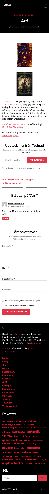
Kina (29, 440)
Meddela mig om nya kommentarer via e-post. (22, 301)
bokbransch (20, 425)
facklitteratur (18, 432)
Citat (4, 365)
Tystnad (6, 5)
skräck (37, 456)
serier (25, 452)
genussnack (10, 440)
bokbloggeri (8, 424)
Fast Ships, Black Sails (12, 127)
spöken (11, 460)
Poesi (16, 448)
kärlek (9, 444)
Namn (5, 268)
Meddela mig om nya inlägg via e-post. (19, 305)
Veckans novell (9, 406)
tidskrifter (31, 460)
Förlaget (6, 379)
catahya (27, 428)
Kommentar (7, 246)
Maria (17, 27)
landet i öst (19, 444)
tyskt (44, 460)
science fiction (11, 452)
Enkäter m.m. (8, 372)
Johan (31, 348)
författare (27, 436)
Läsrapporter (8, 389)
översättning (39, 463)
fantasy (7, 436)
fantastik (9, 168)
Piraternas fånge (10, 135)
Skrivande (7, 396)
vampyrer (28, 463)
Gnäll (4, 382)
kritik (4, 444)
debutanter (35, 428)
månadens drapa (31, 444)
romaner (33, 448)
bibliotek (32, 421)
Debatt (5, 368)
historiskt (23, 440)
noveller (16, 168)
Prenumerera (37, 160)
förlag (35, 436)
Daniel (12, 351)
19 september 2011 (32, 27)
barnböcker (21, 421)
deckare (43, 428)
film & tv (17, 436)
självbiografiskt (26, 456)
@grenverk (35, 343)
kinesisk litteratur (37, 440)
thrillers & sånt (21, 460)
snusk (5, 459)
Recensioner (28, 15)
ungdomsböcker (33, 168)
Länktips (6, 385)
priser (23, 448)
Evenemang (8, 375)
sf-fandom (33, 452)
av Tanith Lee (12, 124)
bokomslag (8, 427)
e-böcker (6, 432)
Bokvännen (19, 428)
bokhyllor (30, 425)
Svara (5, 219)
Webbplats (6, 290)
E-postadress (8, 279)
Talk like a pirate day (12, 104)
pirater (23, 168)
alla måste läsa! (8, 421)
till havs (39, 460)
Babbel (17, 15)
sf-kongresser (11, 456)
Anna (5, 351)
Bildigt (5, 361)
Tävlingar (7, 403)
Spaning (6, 399)
